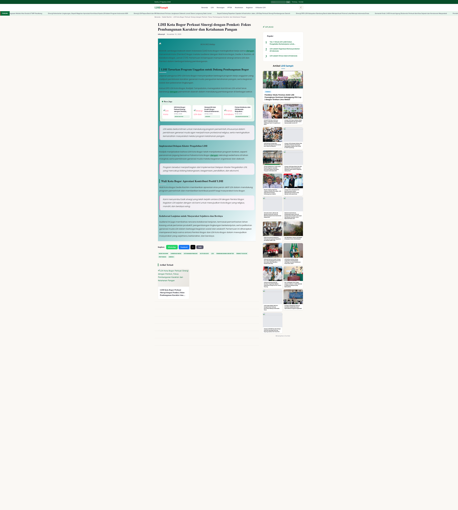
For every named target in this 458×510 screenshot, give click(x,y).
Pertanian (162, 257)
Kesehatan (239, 8)
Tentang (294, 2)
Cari (288, 2)
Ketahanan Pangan (190, 253)
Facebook (184, 247)
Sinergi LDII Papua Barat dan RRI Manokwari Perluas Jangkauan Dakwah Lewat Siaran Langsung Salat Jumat (95, 13)
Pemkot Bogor (242, 253)
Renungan (220, 8)
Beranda (204, 8)
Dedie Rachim (167, 17)
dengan (250, 50)
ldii (212, 253)
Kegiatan (249, 8)
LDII (161, 7)
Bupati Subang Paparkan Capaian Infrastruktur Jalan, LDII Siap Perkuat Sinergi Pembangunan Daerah (175, 13)
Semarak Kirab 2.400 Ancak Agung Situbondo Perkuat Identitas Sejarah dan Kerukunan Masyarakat (333, 13)
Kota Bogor (204, 253)
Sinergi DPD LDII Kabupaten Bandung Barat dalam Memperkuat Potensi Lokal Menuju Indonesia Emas (254, 13)
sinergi (171, 257)
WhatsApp (172, 247)
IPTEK (229, 8)
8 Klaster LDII (261, 8)
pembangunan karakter (225, 253)
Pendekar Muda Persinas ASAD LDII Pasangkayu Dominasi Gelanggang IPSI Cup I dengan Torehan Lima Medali (414, 13)
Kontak (301, 2)
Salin (200, 247)
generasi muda (176, 253)
